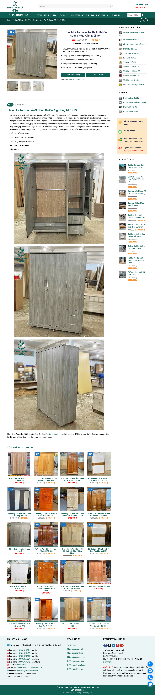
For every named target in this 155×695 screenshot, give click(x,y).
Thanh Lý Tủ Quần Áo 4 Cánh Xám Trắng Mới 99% (19, 515)
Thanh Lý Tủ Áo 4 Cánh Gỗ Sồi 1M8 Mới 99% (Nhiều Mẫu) (72, 551)
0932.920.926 (24, 656)
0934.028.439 (24, 653)
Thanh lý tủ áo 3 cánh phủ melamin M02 (19, 479)
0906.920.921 (22, 665)
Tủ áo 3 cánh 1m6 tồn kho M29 (72, 625)
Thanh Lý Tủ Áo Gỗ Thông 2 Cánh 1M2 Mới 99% (46, 515)
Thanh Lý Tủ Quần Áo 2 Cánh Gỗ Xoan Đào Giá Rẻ (72, 479)
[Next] (53, 54)
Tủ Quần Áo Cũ (50, 20)
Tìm (143, 15)
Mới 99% (61, 20)
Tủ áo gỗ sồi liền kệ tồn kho (99, 587)
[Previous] (11, 54)
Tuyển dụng (71, 645)
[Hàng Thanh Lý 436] (21, 6)
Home (9, 20)
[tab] (10, 105)
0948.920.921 (24, 650)
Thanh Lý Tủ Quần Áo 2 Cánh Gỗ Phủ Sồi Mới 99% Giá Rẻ (72, 515)
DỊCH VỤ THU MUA (77, 15)
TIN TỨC (91, 15)
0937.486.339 (36, 668)
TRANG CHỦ (41, 15)
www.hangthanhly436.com (27, 671)
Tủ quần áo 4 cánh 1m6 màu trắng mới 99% (19, 625)
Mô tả (10, 104)
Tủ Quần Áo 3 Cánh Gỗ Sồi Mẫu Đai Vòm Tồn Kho (98, 625)
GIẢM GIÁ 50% (63, 15)
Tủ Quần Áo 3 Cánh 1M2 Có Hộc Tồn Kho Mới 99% (99, 550)
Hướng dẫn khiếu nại (75, 669)
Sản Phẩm (19, 20)
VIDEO (109, 15)
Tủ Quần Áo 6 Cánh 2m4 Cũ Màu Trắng (19, 588)
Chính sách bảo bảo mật (76, 657)
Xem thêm (107, 662)
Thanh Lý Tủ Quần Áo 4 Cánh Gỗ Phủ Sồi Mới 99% (72, 588)
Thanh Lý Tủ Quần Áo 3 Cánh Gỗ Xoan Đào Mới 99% (98, 515)
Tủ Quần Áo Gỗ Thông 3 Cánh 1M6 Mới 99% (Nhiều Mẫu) (46, 589)
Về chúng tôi (19, 104)
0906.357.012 (24, 662)
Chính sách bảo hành (75, 649)
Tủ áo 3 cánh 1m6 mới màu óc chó (19, 550)
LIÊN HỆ (117, 15)
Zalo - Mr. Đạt (98, 75)
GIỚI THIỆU (52, 15)
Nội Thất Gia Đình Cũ (33, 20)
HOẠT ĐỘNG (100, 15)
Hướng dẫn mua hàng (75, 661)
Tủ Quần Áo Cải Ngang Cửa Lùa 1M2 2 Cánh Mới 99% (98, 479)
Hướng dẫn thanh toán (76, 665)
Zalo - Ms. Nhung (73, 75)
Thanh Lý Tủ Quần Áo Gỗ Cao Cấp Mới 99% (46, 625)
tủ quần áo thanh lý (52, 434)
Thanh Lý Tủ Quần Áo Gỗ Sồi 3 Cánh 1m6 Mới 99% (45, 479)
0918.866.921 (24, 659)
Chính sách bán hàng (75, 653)
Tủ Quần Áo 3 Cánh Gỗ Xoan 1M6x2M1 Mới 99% (46, 550)
